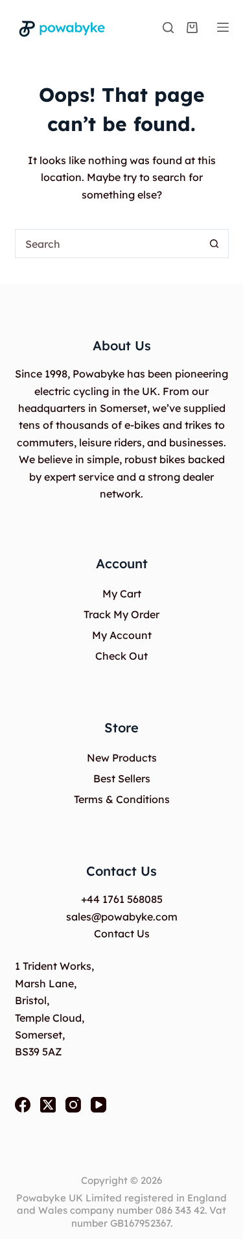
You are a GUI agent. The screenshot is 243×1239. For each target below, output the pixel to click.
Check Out (121, 655)
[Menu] (223, 27)
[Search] (168, 27)
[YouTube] (98, 1105)
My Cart (121, 593)
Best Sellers (121, 778)
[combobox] (108, 243)
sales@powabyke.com (122, 916)
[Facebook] (22, 1105)
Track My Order (121, 614)
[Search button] (214, 244)
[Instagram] (73, 1105)
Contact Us (122, 933)
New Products (122, 757)
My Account (122, 635)
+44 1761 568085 (122, 899)
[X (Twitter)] (48, 1105)
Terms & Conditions (122, 799)
